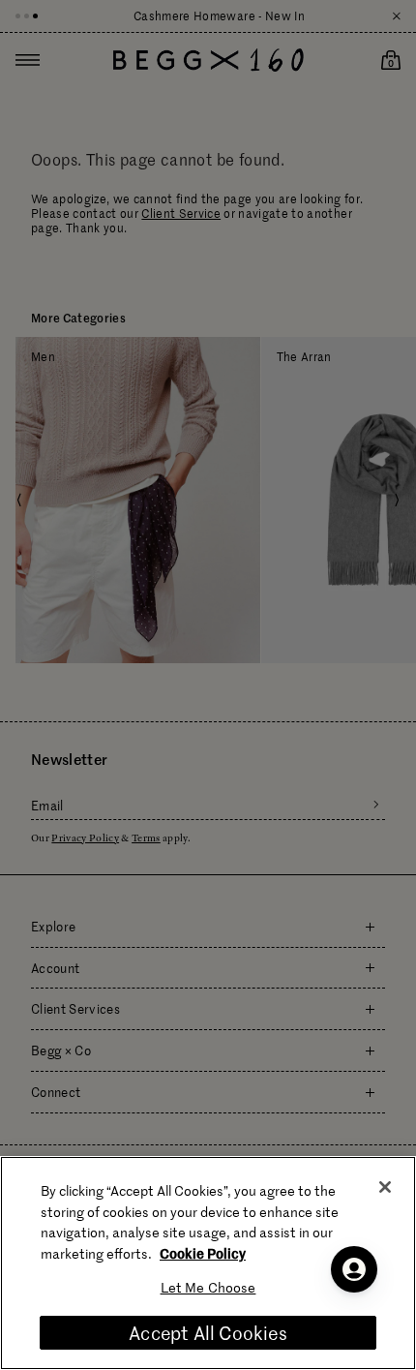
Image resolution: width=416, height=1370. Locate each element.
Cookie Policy (203, 1253)
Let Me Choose (208, 1287)
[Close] (385, 1187)
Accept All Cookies (207, 1333)
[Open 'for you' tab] (354, 1269)
